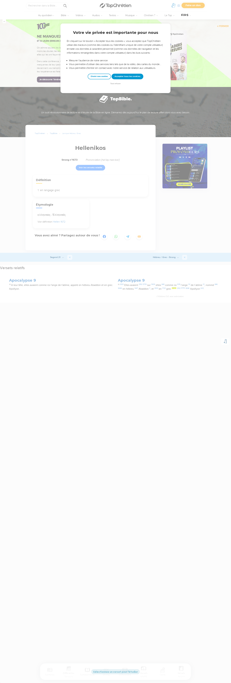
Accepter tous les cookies (127, 76)
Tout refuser (115, 84)
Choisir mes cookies (99, 76)
